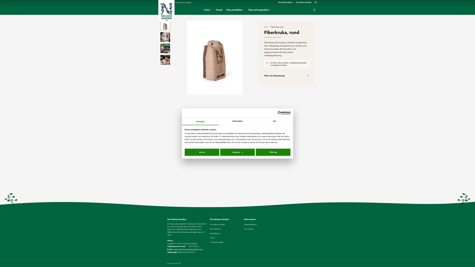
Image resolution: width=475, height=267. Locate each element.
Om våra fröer (215, 229)
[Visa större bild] (214, 58)
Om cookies (248, 229)
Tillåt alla (273, 152)
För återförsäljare (285, 2)
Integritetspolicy (250, 224)
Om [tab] (274, 121)
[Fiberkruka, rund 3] (165, 48)
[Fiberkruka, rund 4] (165, 60)
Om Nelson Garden (303, 2)
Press (212, 238)
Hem (266, 27)
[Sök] (314, 10)
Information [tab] (237, 121)
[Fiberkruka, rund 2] (165, 37)
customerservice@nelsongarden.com (188, 249)
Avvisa (202, 152)
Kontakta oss (215, 233)
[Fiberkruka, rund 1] (165, 26)
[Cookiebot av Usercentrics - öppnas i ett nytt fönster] (279, 113)
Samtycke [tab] (200, 121)
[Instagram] (315, 2)
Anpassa (236, 152)
